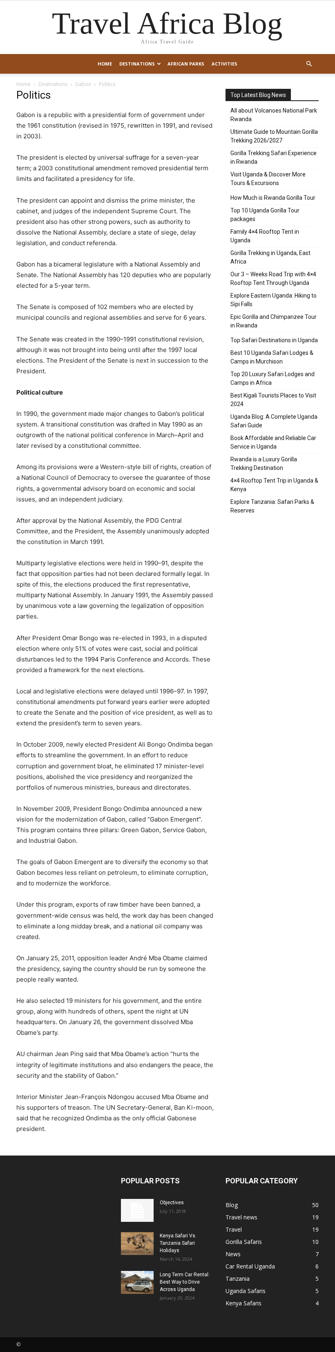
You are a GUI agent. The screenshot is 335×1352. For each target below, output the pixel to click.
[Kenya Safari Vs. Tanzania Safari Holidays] (137, 1243)
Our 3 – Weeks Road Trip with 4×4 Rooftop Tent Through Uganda (273, 278)
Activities (224, 64)
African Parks (186, 64)
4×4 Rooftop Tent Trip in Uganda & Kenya (274, 484)
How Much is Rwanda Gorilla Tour (272, 197)
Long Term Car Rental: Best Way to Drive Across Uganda (185, 1282)
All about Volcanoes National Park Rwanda (273, 114)
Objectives (172, 1202)
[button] (309, 64)
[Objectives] (137, 1210)
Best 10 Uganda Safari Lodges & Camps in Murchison (271, 357)
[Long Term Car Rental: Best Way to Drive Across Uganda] (137, 1282)
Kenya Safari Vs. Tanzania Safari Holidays (178, 1243)
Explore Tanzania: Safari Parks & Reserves (272, 506)
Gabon (83, 84)
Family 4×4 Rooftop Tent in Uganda (264, 236)
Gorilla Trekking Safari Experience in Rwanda (273, 157)
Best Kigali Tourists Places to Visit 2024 (273, 399)
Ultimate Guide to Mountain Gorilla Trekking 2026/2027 (274, 136)
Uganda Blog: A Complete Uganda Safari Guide (273, 421)
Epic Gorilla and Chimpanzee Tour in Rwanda (273, 321)
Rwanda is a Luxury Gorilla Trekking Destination (263, 463)
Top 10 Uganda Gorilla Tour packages (264, 214)
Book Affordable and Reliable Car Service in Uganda (273, 442)
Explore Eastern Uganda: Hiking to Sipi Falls (273, 299)
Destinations (137, 64)
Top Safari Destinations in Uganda (274, 340)
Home (105, 64)
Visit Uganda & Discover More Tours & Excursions (268, 178)
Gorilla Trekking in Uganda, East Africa (270, 257)
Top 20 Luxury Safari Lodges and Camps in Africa (272, 378)
